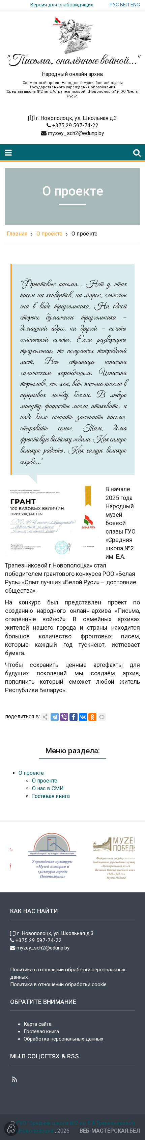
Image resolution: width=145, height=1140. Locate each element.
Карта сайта (38, 1024)
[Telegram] (55, 717)
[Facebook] (73, 717)
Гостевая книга (41, 1031)
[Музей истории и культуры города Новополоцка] (46, 856)
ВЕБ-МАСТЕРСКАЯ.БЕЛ (110, 1131)
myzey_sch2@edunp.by (75, 133)
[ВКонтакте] (83, 717)
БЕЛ (124, 5)
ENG (135, 5)
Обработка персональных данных (64, 1039)
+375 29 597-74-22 (74, 125)
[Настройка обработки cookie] (11, 1129)
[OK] (92, 717)
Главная (17, 233)
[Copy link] (102, 717)
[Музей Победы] (110, 856)
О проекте (49, 233)
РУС (114, 5)
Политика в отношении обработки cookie (58, 984)
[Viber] (64, 717)
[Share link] (45, 717)
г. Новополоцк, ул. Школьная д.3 (76, 118)
